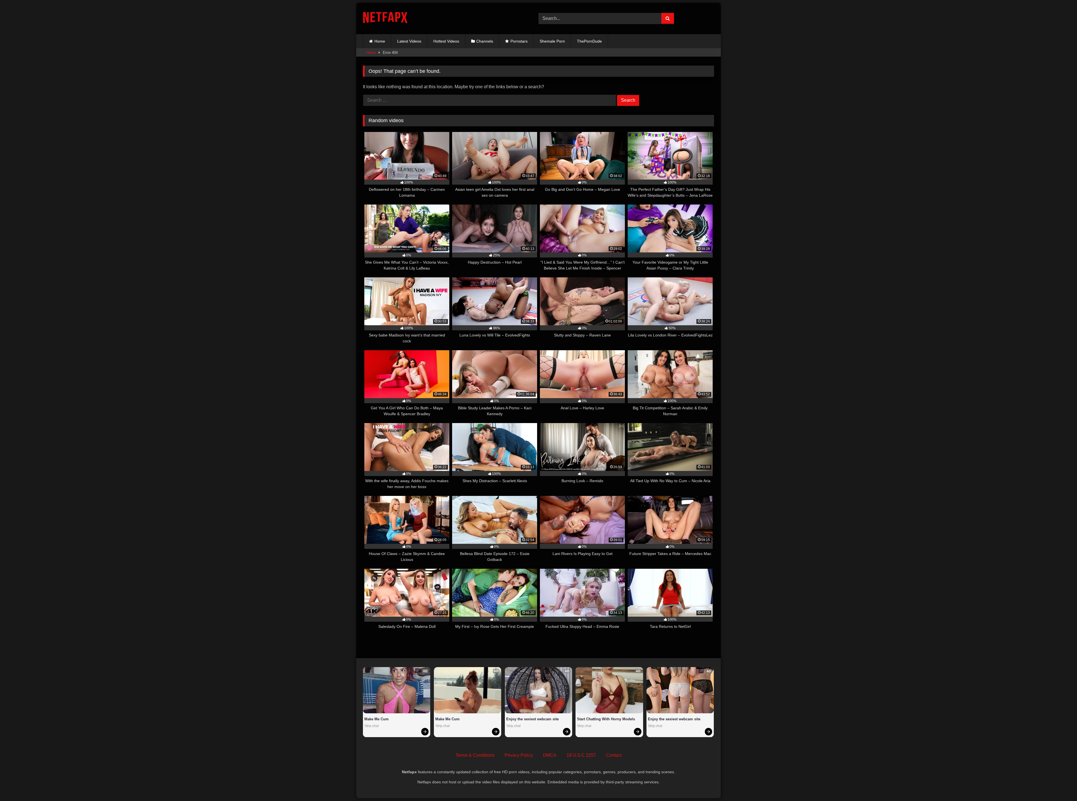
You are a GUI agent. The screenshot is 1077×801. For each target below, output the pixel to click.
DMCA (549, 755)
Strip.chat (371, 726)
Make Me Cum (376, 719)
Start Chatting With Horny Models (606, 719)
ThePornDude (589, 41)
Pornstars (519, 41)
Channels (484, 41)
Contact (614, 755)
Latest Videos (409, 41)
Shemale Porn (552, 41)
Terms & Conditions (474, 755)
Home (379, 41)
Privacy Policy (519, 755)
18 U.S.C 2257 (581, 755)
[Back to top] (1059, 784)
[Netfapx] (385, 18)
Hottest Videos (446, 41)
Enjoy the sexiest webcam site (532, 719)
